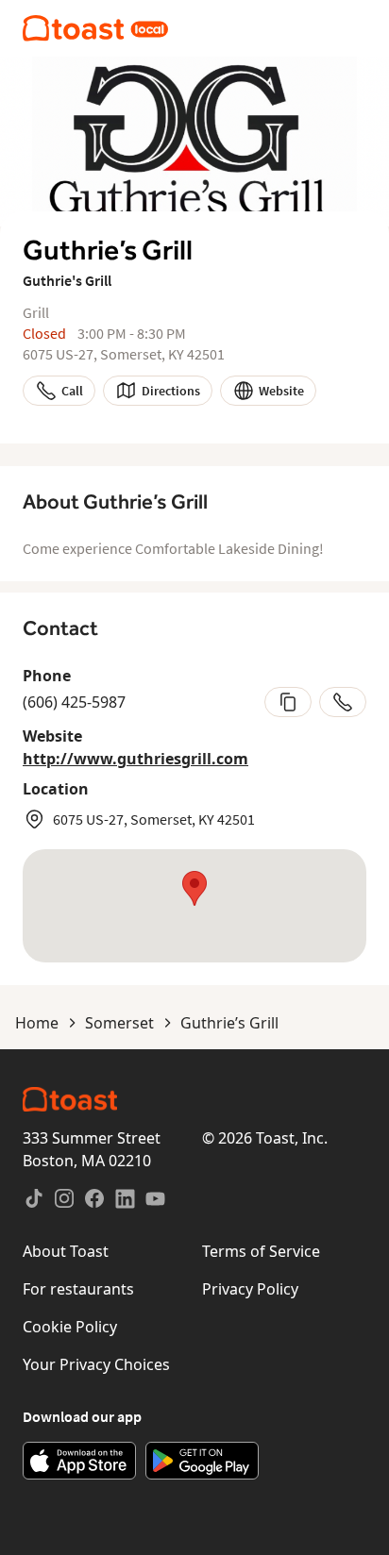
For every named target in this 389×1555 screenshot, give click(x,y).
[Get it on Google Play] (202, 1461)
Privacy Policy (250, 1289)
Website (281, 390)
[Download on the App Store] (79, 1461)
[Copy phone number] (288, 702)
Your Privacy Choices (96, 1364)
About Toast (66, 1251)
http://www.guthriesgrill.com (135, 758)
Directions (171, 390)
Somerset (119, 1022)
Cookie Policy (70, 1326)
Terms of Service (261, 1251)
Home (37, 1022)
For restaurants (78, 1289)
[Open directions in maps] (194, 905)
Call (72, 390)
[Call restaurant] (342, 702)
